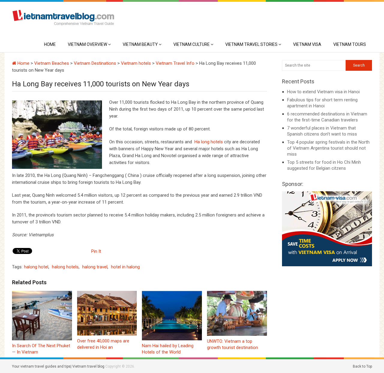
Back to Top (362, 366)
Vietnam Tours (349, 44)
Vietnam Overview (87, 44)
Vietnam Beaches (51, 63)
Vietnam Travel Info (175, 63)
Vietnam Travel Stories (251, 44)
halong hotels (65, 267)
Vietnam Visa (307, 44)
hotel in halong (125, 267)
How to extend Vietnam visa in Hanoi (323, 91)
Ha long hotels (208, 142)
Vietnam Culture (191, 44)
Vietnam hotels (136, 63)
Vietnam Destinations (95, 63)
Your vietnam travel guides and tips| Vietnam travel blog (58, 366)
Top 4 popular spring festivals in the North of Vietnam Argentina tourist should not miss (328, 148)
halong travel (94, 267)
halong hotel (36, 267)
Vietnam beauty (140, 44)
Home (50, 44)
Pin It (96, 251)
